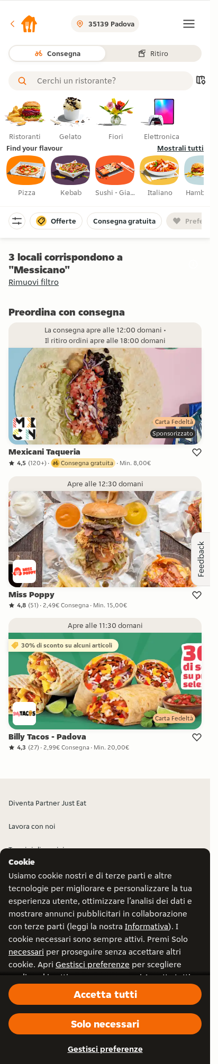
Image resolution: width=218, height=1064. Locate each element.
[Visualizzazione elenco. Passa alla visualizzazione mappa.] (200, 81)
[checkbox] (26, 176)
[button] (23, 23)
